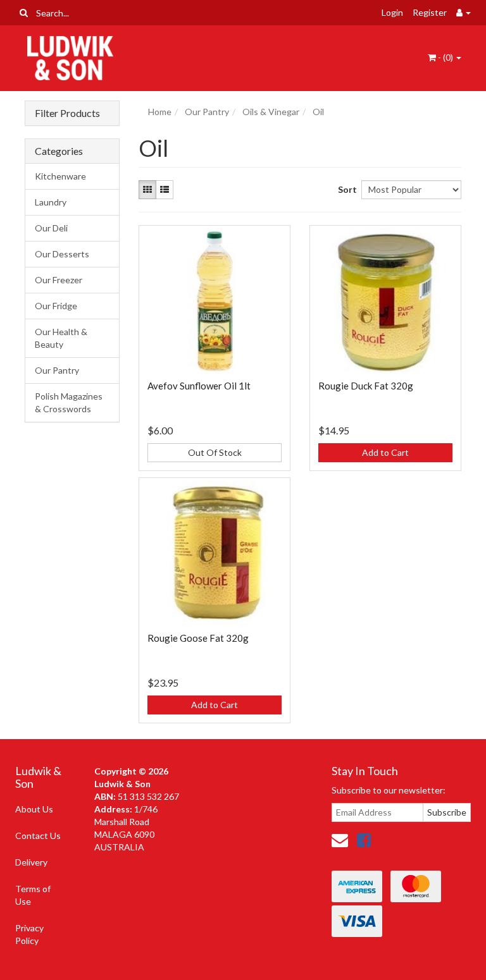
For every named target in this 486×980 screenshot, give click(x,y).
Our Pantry (57, 370)
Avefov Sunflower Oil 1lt (199, 385)
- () (445, 57)
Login (392, 12)
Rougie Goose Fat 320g (198, 638)
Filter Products (67, 113)
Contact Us (38, 835)
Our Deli (51, 228)
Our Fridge (56, 305)
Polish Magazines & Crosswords (69, 402)
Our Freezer (58, 279)
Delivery (31, 862)
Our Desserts (62, 253)
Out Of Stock (215, 452)
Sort (345, 189)
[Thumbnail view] (147, 189)
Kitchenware (60, 176)
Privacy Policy (29, 934)
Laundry (50, 202)
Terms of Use (33, 895)
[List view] (164, 189)
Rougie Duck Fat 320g (365, 385)
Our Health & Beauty (61, 338)
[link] (364, 840)
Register (430, 12)
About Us (34, 809)
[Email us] (340, 840)
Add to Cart (385, 452)
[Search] (23, 12)
